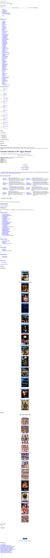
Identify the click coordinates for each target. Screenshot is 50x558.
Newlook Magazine (5, 216)
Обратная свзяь (4, 11)
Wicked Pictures (4, 64)
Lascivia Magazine (3, 544)
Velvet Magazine (5, 220)
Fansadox (3, 242)
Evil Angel (4, 26)
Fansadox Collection (27, 153)
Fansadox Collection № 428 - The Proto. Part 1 (16, 186)
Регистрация (4, 10)
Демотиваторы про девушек (7, 250)
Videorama (4, 68)
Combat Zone (4, 47)
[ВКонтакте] (7, 198)
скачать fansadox (14, 172)
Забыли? (16, 7)
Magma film (4, 65)
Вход (1, 2)
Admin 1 (4, 153)
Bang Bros (4, 67)
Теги (3, 15)
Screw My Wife (4, 58)
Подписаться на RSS (3, 264)
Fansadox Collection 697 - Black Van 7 (6, 552)
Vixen (3, 72)
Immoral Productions (5, 39)
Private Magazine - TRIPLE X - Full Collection (7, 546)
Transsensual (4, 75)
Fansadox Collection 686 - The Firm (6, 549)
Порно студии (3, 19)
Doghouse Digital (5, 69)
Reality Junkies (4, 41)
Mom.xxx (3, 82)
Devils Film (4, 45)
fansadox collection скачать (22, 172)
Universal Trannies (5, 56)
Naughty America (5, 63)
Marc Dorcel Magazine (5, 234)
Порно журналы (3, 212)
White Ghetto (4, 62)
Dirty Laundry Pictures (5, 52)
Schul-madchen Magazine (6, 218)
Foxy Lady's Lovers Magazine (7, 222)
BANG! (3, 23)
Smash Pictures (4, 36)
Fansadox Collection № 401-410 (13, 191)
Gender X (3, 74)
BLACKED (4, 22)
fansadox (3, 172)
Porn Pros (3, 60)
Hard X (3, 33)
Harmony (3, 50)
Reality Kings (4, 66)
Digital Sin (4, 57)
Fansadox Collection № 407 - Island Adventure (40, 191)
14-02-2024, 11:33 (10, 153)
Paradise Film (4, 61)
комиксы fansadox (30, 172)
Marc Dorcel (4, 27)
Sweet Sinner (4, 32)
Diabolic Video (4, 73)
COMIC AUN (4, 241)
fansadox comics (46, 172)
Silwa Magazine (4, 217)
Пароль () (15, 7)
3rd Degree (4, 44)
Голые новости (4, 257)
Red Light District (5, 38)
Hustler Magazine (5, 233)
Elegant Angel (4, 51)
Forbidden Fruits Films (5, 54)
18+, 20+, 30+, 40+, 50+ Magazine (7, 235)
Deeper (3, 25)
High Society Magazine (6, 229)
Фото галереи (3, 247)
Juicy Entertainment (5, 34)
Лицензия (7, 2)
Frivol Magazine (4, 227)
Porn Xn (3, 53)
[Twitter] (8, 198)
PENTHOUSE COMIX (6, 240)
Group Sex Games (5, 77)
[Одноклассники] (9, 198)
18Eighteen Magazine (5, 214)
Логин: (1, 7)
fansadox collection (8, 172)
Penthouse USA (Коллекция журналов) (6, 547)
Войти (36, 7)
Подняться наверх (13, 201)
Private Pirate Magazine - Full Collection (6, 548)
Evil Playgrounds (5, 31)
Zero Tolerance (4, 37)
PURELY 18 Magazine (6, 231)
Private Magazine (5, 221)
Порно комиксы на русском (7, 243)
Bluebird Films (4, 42)
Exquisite (3, 55)
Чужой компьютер (32, 7)
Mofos (3, 59)
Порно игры (3, 260)
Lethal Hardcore (4, 43)
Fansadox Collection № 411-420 (37, 186)
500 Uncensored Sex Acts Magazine (8, 226)
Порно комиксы (20, 153)
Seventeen (4, 70)
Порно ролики (3, 254)
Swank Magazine (5, 224)
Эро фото (3, 249)
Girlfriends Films (5, 49)
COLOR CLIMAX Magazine (7, 215)
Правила (4, 2)
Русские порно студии (6, 84)
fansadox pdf (35, 172)
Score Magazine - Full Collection (5, 551)
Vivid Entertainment (5, 48)
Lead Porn (4, 78)
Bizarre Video (4, 24)
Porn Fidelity (4, 40)
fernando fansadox (40, 172)
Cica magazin (4, 219)
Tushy (3, 71)
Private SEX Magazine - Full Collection (6, 550)
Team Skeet (4, 46)
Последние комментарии (6, 13)
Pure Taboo (4, 79)
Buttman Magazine (5, 232)
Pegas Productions (5, 80)
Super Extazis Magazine (6, 223)
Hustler (3, 30)
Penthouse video (4, 29)
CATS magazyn (4, 225)
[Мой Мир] (10, 198)
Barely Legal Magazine (6, 228)
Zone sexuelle (4, 81)
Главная (3, 9)
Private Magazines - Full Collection (5, 545)
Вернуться (18, 201)
